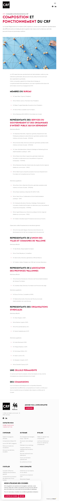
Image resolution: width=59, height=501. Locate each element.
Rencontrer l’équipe (25, 479)
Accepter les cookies (11, 496)
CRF (4, 14)
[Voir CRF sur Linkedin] (55, 6)
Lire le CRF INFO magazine (10, 443)
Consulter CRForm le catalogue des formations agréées (26, 449)
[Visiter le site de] (14, 406)
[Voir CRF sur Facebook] (52, 6)
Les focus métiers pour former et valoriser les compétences (43, 442)
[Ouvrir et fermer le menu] (55, 2)
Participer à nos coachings (26, 445)
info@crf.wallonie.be (8, 425)
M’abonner (29, 408)
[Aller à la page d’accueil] (6, 406)
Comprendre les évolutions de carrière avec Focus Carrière (9, 478)
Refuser (22, 496)
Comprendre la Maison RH (9, 441)
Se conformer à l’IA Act (26, 462)
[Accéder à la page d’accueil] (6, 4)
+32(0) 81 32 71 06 (7, 427)
